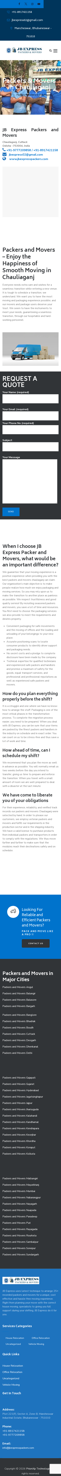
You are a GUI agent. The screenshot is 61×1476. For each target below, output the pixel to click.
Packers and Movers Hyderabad (20, 1090)
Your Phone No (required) (18, 423)
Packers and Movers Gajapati (18, 1077)
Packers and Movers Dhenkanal (20, 1046)
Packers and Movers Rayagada (19, 1229)
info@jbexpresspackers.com (18, 1448)
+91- (10, 150)
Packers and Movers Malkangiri (20, 1178)
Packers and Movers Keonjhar (19, 1135)
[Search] (50, 50)
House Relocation (15, 1338)
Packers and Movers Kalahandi (19, 1116)
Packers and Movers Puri (16, 1223)
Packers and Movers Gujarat (18, 1084)
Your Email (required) (15, 409)
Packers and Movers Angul (17, 987)
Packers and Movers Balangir (18, 993)
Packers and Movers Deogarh (19, 1040)
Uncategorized (13, 1344)
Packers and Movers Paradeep (19, 1216)
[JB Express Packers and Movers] (23, 50)
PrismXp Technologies (39, 1468)
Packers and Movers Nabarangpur (21, 1197)
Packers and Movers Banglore (19, 1015)
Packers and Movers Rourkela (19, 1235)
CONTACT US (35, 943)
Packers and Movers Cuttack (18, 1034)
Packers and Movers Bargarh (18, 1006)
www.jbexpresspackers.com (28, 159)
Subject (7, 440)
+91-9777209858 (13, 1435)
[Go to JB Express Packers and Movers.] (11, 94)
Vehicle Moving (36, 1344)
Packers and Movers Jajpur (17, 1103)
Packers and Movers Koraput (18, 1147)
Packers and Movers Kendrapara (20, 1128)
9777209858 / (23, 150)
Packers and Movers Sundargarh (20, 1254)
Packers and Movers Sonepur (19, 1248)
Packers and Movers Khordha (18, 1141)
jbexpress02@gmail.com (27, 20)
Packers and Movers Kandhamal (20, 1122)
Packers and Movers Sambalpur (20, 1242)
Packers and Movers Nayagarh (19, 1204)
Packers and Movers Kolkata (18, 1154)
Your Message (11, 457)
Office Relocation (41, 1338)
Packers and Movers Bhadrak (18, 1021)
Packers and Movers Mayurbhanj (20, 1185)
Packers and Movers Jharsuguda (20, 1109)
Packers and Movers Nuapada (19, 1210)
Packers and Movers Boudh (18, 1027)
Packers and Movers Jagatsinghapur (22, 1097)
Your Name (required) (15, 392)
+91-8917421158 (22, 12)
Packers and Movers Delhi (17, 1053)
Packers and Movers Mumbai (18, 1191)
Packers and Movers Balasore (19, 1000)
